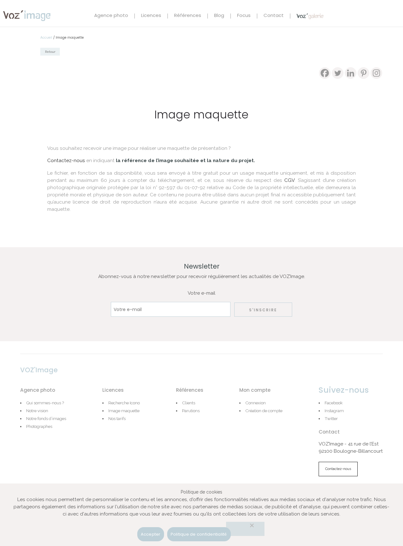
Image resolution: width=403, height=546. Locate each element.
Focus (244, 16)
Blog (219, 16)
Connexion (255, 402)
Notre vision (37, 410)
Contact (274, 16)
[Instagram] (376, 73)
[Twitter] (337, 73)
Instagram (334, 410)
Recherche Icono (124, 402)
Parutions (191, 410)
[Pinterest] (363, 73)
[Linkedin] (350, 73)
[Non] (245, 529)
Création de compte (263, 410)
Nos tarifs (117, 418)
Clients (188, 402)
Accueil (46, 37)
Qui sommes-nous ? (45, 402)
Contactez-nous (66, 160)
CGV (289, 180)
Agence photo (111, 16)
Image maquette (123, 410)
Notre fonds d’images (46, 418)
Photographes (39, 426)
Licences (151, 16)
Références (187, 16)
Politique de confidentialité (199, 534)
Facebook (334, 402)
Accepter (151, 534)
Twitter (331, 418)
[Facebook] (325, 73)
